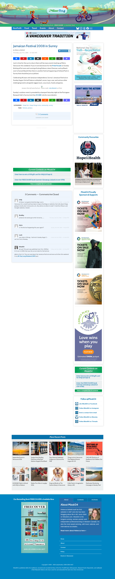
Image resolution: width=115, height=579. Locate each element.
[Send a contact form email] (90, 28)
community (44, 105)
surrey (51, 105)
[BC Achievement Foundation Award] (88, 215)
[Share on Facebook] (16, 58)
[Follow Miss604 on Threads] (84, 28)
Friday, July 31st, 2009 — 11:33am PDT (60, 237)
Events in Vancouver (67, 556)
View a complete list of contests (41, 184)
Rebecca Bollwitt (20, 50)
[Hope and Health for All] (88, 150)
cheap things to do (35, 105)
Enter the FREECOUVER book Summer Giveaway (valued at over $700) (40, 180)
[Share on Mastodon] (66, 58)
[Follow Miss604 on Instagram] (81, 28)
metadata (42, 103)
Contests (80, 500)
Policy (62, 551)
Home (62, 539)
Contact (60, 28)
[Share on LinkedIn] (30, 58)
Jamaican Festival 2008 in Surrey (35, 46)
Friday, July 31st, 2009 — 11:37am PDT (60, 249)
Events (43, 28)
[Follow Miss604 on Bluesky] (77, 28)
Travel (34, 28)
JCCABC (39, 95)
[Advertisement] (42, 146)
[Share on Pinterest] (23, 58)
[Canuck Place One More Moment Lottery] (88, 334)
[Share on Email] (38, 58)
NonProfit (17, 28)
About (51, 28)
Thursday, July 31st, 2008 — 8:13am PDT (25, 53)
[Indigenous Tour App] (88, 174)
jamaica (30, 108)
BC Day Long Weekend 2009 (26, 256)
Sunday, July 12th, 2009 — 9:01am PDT (60, 227)
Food (26, 28)
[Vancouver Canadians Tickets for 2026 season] (57, 36)
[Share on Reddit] (45, 58)
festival (25, 108)
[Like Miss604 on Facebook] (87, 28)
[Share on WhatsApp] (52, 58)
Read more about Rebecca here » (73, 531)
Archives (95, 500)
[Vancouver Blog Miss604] (57, 9)
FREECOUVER (58, 25)
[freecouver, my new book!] (34, 552)
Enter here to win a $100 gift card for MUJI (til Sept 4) (33, 174)
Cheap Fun (26, 105)
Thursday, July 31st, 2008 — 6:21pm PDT (59, 202)
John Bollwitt (53, 88)
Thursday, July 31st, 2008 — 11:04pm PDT (59, 217)
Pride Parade (56, 66)
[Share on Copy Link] (59, 58)
